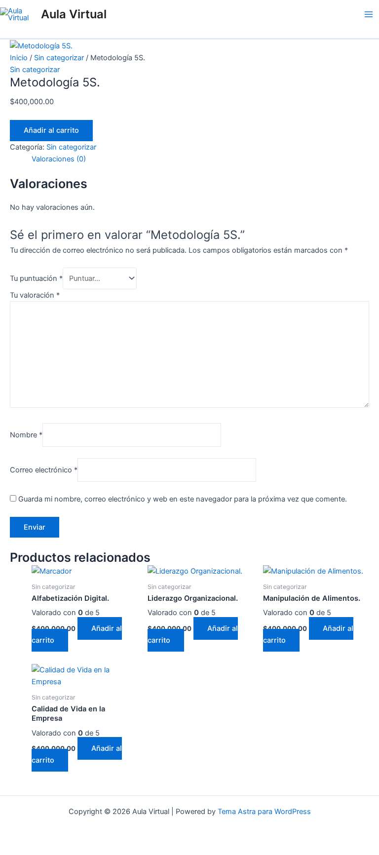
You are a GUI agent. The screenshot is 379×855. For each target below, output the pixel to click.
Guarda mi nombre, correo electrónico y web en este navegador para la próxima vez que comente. (182, 499)
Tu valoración (35, 295)
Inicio (19, 57)
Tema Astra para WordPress (264, 811)
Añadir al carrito (51, 130)
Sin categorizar (59, 57)
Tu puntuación (36, 278)
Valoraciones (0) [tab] (59, 159)
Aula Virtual (74, 14)
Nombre (26, 434)
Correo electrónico (43, 470)
